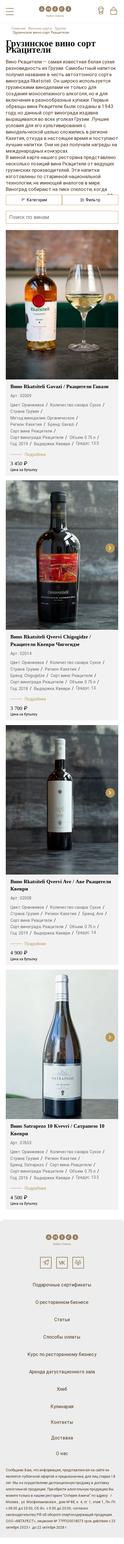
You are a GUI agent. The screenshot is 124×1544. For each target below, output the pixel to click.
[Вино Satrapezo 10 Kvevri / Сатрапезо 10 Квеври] (62, 1044)
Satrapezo (34, 1164)
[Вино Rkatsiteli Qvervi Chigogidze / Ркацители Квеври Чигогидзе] (62, 555)
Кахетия (34, 424)
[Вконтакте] (62, 1263)
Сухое (95, 405)
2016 (23, 1178)
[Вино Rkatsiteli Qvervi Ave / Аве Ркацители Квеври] (62, 800)
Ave (99, 913)
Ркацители (41, 431)
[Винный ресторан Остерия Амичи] (55, 11)
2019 (23, 443)
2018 (23, 688)
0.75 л (89, 437)
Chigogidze (34, 675)
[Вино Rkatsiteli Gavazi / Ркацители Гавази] (62, 304)
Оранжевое (33, 405)
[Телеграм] (46, 1263)
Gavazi (68, 424)
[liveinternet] (12, 1541)
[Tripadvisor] (78, 1263)
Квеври (63, 443)
